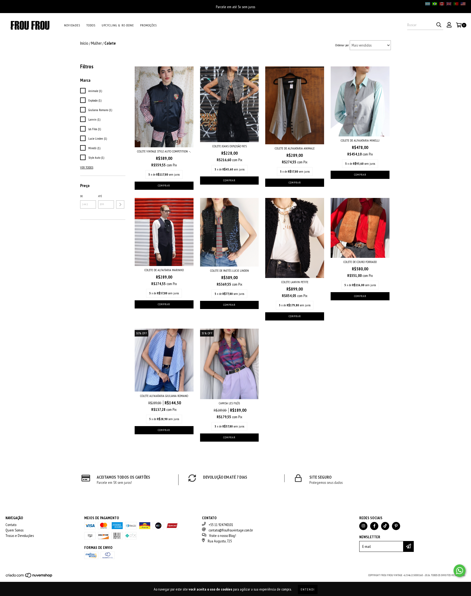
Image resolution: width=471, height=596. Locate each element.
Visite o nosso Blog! (222, 535)
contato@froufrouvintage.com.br (231, 530)
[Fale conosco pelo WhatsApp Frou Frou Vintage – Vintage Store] (460, 570)
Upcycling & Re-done (118, 25)
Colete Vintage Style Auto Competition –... (164, 151)
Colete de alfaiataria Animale (295, 148)
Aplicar (120, 204)
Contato (10, 524)
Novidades (72, 25)
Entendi (308, 589)
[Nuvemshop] (29, 577)
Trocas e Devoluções (19, 535)
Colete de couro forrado (360, 262)
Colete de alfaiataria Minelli (360, 140)
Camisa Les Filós (229, 403)
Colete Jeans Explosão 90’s (229, 146)
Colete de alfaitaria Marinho (164, 270)
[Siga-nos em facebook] (374, 526)
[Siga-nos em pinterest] (396, 526)
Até (100, 196)
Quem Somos (14, 530)
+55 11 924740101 (221, 524)
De (81, 196)
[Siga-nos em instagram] (363, 526)
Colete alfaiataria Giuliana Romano (164, 396)
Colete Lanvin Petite (294, 282)
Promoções (148, 25)
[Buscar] (438, 25)
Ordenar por (342, 45)
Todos (90, 25)
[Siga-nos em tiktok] (385, 526)
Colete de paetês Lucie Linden (229, 270)
